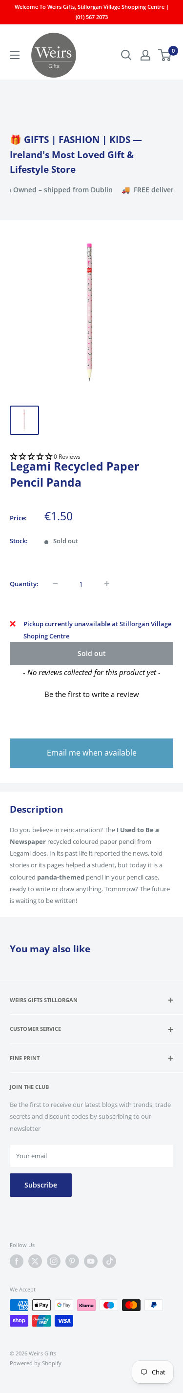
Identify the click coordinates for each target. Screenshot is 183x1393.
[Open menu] (15, 55)
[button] (91, 457)
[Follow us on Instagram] (54, 1261)
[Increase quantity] (107, 584)
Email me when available (92, 752)
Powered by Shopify (35, 1363)
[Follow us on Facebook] (16, 1261)
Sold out (92, 653)
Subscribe (40, 1184)
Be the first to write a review (91, 694)
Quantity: (24, 583)
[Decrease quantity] (55, 584)
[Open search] (126, 55)
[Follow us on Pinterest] (72, 1261)
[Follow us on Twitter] (35, 1261)
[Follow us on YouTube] (91, 1261)
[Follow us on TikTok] (109, 1261)
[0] (165, 55)
